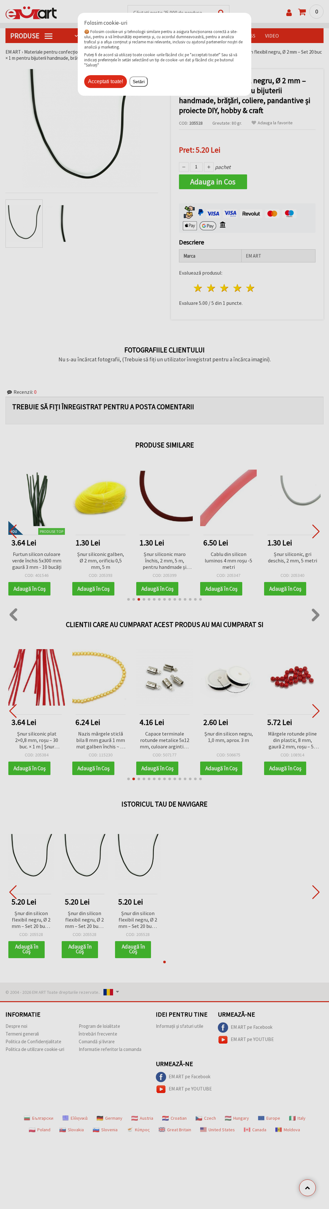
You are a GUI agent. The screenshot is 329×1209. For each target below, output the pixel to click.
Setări (139, 81)
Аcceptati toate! (105, 81)
